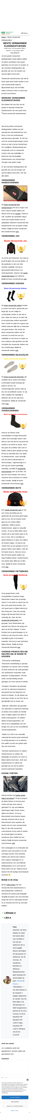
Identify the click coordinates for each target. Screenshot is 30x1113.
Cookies (12, 1110)
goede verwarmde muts (13, 510)
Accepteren (15, 1097)
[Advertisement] (15, 15)
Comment (5, 1059)
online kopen (10, 885)
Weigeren (15, 1101)
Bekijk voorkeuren (15, 1106)
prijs (17, 231)
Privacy (16, 1110)
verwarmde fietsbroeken (10, 620)
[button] (27, 1080)
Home (4, 37)
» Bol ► (7, 917)
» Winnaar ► (10, 913)
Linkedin (19, 981)
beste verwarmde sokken (13, 305)
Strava (15, 984)
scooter (17, 213)
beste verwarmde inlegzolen (14, 377)
